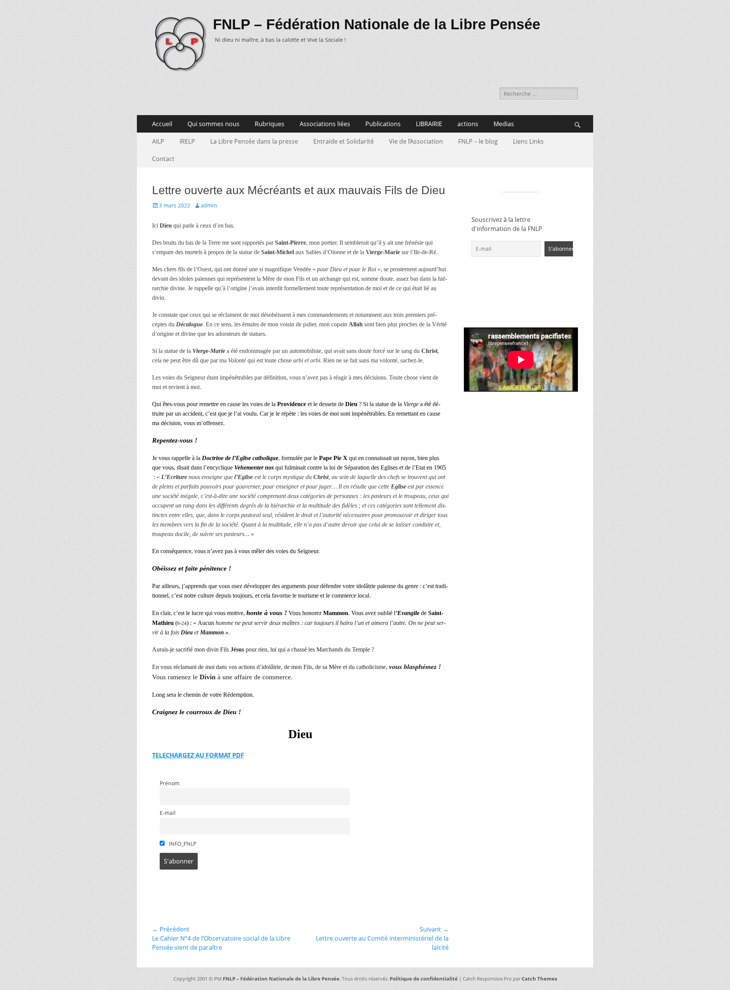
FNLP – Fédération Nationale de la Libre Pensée (376, 24)
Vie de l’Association (416, 141)
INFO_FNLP (181, 843)
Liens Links (528, 141)
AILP (158, 141)
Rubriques (269, 124)
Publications (383, 124)
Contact (163, 159)
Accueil (162, 124)
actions (467, 124)
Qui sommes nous (213, 124)
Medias (504, 124)
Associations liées (325, 124)
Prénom (169, 783)
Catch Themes (539, 978)
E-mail (168, 812)
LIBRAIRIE (429, 124)
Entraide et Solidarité (343, 141)
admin (209, 205)
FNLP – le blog (478, 141)
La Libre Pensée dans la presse (254, 141)
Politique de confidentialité (424, 978)
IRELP (187, 141)
